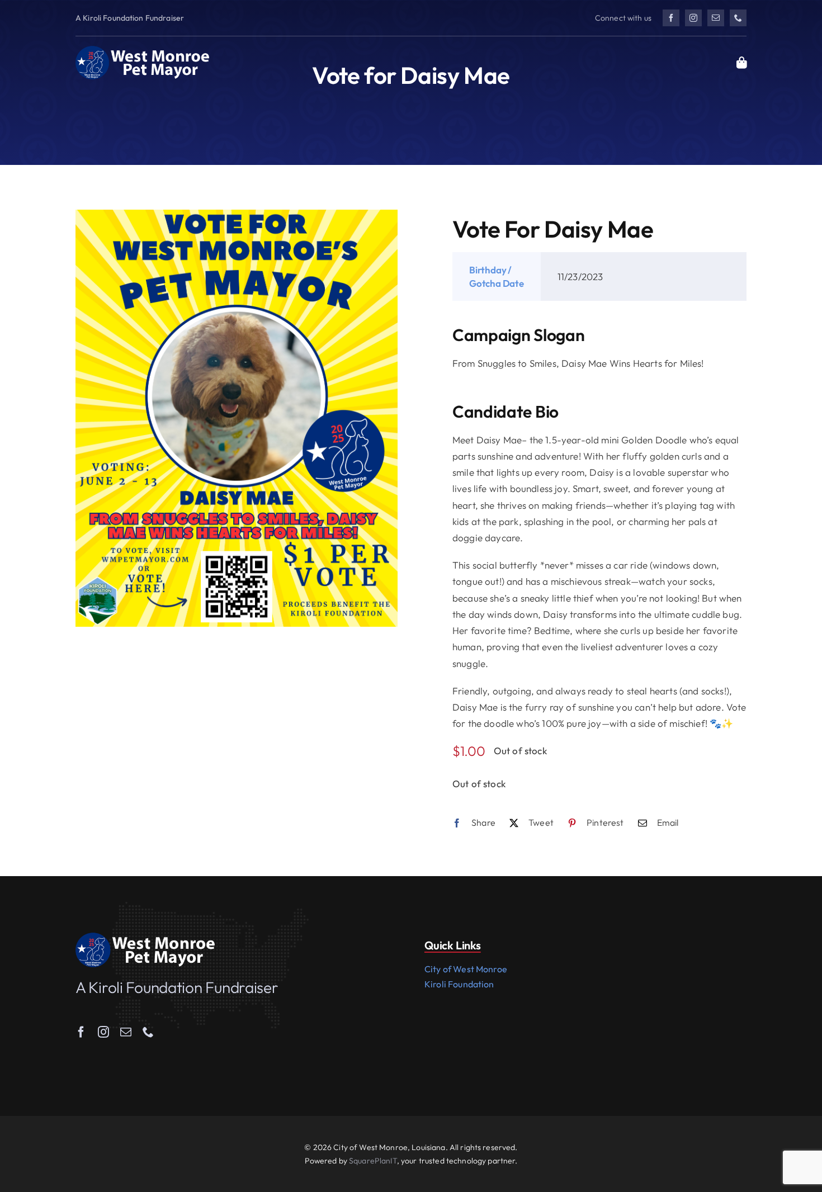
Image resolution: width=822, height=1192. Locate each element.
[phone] (738, 18)
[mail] (715, 18)
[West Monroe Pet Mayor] (142, 50)
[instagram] (693, 18)
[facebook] (671, 18)
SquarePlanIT (373, 1161)
